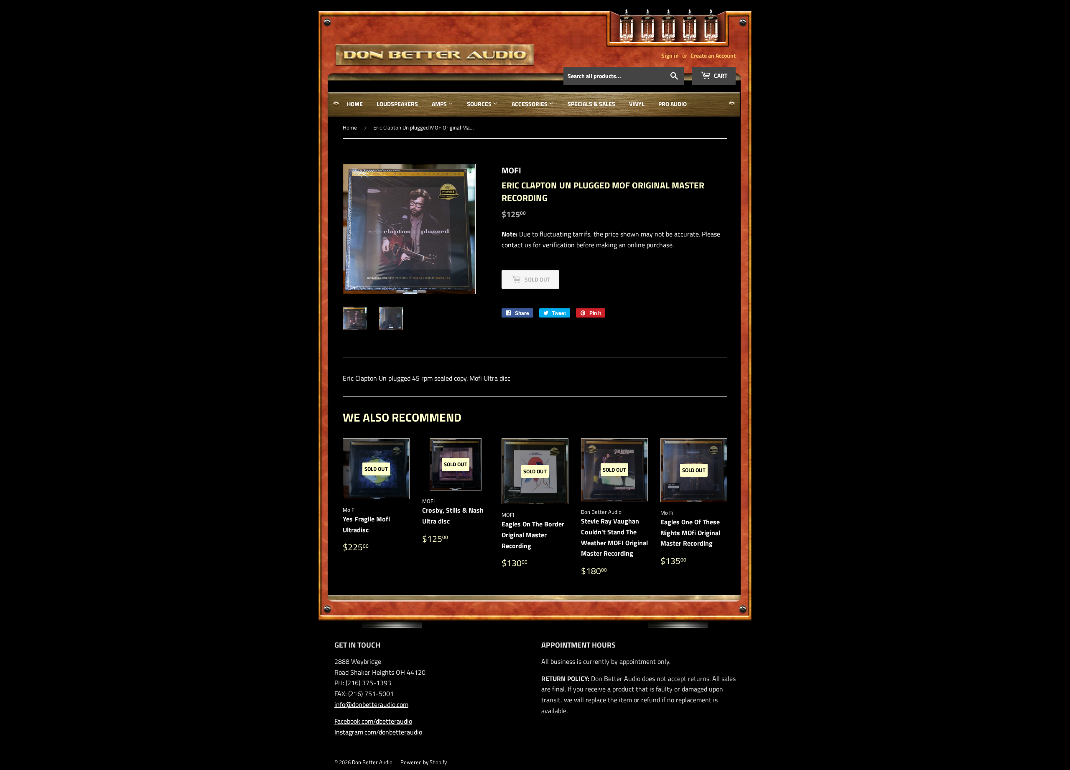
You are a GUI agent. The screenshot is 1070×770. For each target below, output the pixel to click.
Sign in (670, 55)
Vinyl (637, 103)
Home (355, 103)
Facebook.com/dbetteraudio (373, 721)
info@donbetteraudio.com (371, 704)
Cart (720, 75)
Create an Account (713, 55)
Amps (440, 103)
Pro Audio (672, 103)
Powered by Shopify (423, 762)
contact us (516, 245)
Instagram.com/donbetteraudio (378, 732)
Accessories (530, 103)
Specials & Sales (591, 103)
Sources (480, 103)
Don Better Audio (372, 762)
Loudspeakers (397, 103)
